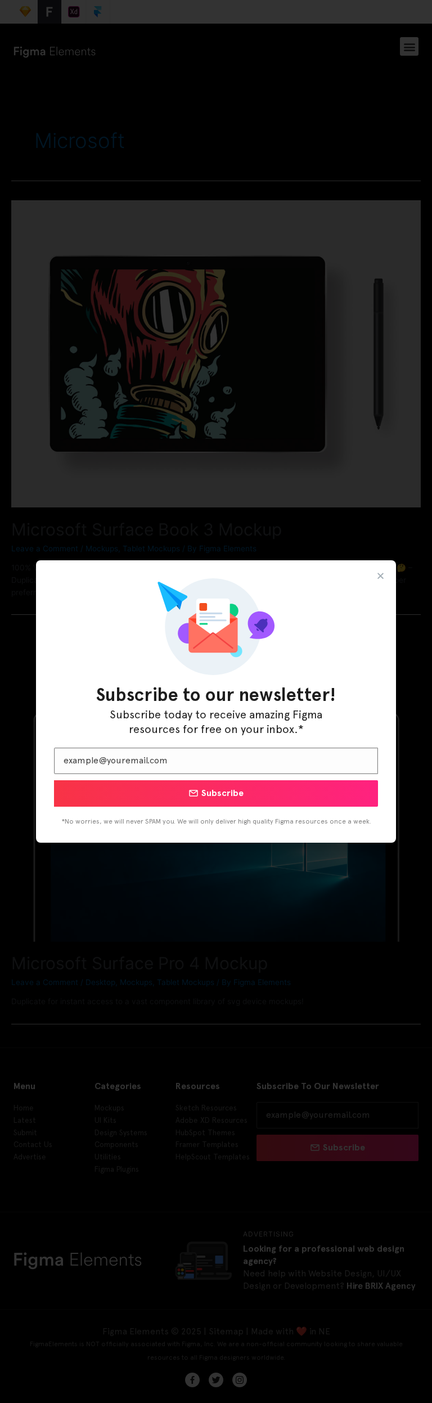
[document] (216, 701)
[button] (380, 576)
